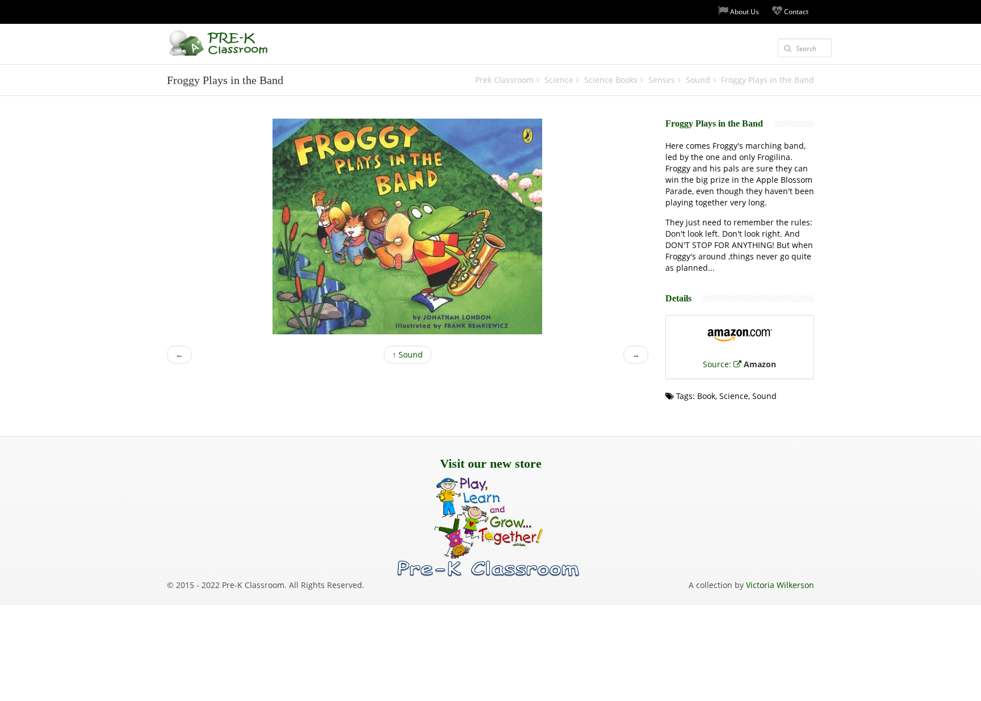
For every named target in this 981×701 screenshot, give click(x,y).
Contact (795, 11)
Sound (407, 354)
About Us (743, 11)
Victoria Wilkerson (780, 585)
